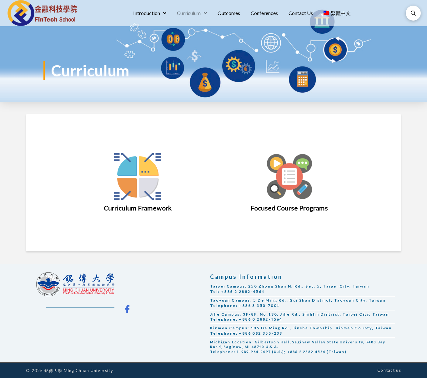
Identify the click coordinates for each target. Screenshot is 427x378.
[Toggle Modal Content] (413, 13)
